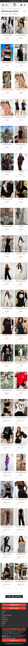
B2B (3, 613)
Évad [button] (11, 13)
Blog (3, 625)
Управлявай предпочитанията (14, 643)
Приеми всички (14, 640)
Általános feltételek (6, 615)
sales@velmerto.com (14, 1)
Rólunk (3, 623)
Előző (9, 596)
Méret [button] (6, 13)
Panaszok (4, 621)
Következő (18, 596)
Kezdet (3, 611)
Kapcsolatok (5, 619)
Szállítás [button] (15, 13)
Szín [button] (2, 13)
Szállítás (4, 617)
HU (24, 1)
